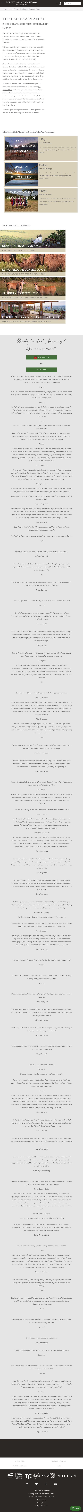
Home (5, 9)
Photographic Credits (41, 1506)
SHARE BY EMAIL (19, 1461)
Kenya (10, 9)
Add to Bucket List (42, 159)
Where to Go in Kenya (20, 9)
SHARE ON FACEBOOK (19, 1466)
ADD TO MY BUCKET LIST (58, 1461)
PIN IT (58, 1466)
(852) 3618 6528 (43, 357)
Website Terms (41, 1500)
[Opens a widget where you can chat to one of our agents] (75, 1508)
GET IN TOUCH (41, 369)
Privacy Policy (41, 1503)
